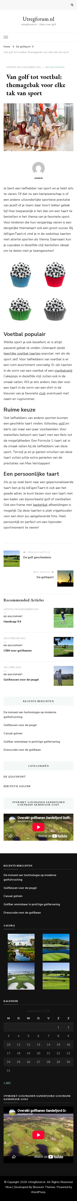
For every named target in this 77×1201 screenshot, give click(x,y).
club (42, 393)
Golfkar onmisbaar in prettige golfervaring (32, 742)
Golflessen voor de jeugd (21, 680)
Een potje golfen (17, 786)
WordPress (38, 1192)
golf (62, 423)
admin (38, 178)
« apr (7, 1082)
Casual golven (13, 733)
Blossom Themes (44, 1187)
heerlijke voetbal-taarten (22, 353)
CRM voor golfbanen (18, 651)
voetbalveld (63, 370)
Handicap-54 (12, 622)
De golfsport (55, 67)
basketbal (40, 505)
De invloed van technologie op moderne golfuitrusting (30, 714)
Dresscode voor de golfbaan (22, 750)
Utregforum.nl (38, 18)
